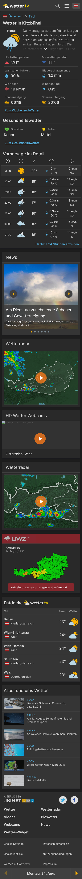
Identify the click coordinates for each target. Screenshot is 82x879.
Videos (9, 817)
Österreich (16, 16)
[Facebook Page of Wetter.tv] (74, 800)
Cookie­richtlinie (13, 853)
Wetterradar (51, 809)
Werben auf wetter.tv (17, 864)
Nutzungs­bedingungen (57, 853)
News (11, 257)
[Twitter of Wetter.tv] (63, 800)
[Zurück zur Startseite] (16, 5)
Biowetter (49, 817)
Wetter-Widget (16, 832)
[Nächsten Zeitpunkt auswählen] (76, 873)
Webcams (12, 825)
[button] (68, 294)
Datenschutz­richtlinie (56, 843)
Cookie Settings (13, 843)
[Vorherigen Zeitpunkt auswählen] (5, 873)
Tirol (32, 16)
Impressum (50, 864)
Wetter (9, 809)
